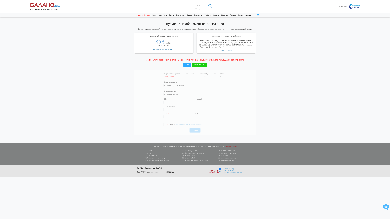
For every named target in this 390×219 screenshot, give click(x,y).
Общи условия (229, 170)
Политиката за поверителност (193, 124)
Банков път (181, 85)
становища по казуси (190, 151)
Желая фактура (172, 94)
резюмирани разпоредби (227, 158)
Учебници (208, 15)
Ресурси (233, 15)
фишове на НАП (188, 158)
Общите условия (179, 124)
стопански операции (226, 151)
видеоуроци (151, 155)
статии (149, 151)
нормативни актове (226, 160)
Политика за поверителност (233, 172)
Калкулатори (157, 15)
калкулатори (223, 155)
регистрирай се (199, 64)
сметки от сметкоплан (227, 153)
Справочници (180, 15)
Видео (189, 15)
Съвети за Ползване (143, 15)
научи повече (231, 146)
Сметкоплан (198, 15)
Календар (248, 15)
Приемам (171, 124)
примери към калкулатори (155, 158)
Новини (240, 15)
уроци (149, 153)
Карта (169, 85)
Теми (165, 15)
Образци (216, 15)
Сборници (224, 15)
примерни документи (190, 155)
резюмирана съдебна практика (157, 160)
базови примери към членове (192, 153)
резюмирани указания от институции (195, 160)
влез (187, 64)
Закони (171, 15)
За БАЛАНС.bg (229, 169)
